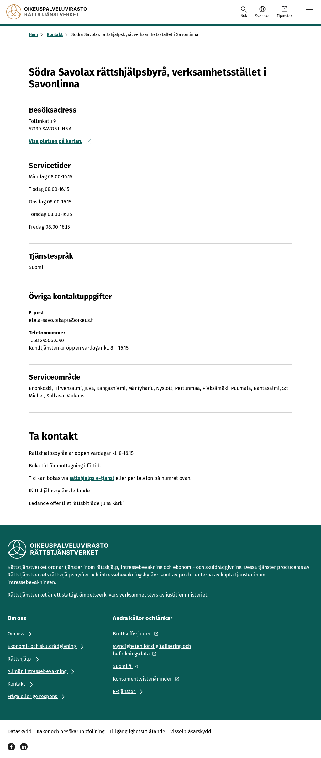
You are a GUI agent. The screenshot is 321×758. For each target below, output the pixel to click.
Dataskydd (20, 731)
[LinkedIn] (24, 746)
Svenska (262, 16)
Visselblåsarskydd (190, 731)
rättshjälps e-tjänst (92, 478)
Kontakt (55, 34)
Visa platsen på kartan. (55, 141)
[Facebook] (11, 746)
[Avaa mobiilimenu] (310, 12)
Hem (33, 34)
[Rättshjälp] (46, 11)
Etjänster (284, 16)
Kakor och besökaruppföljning (70, 731)
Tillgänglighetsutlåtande (137, 731)
